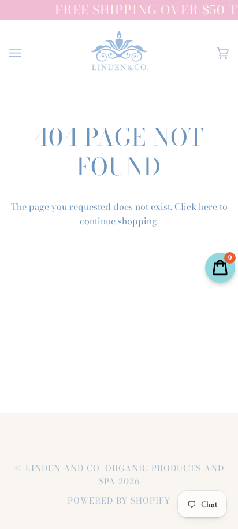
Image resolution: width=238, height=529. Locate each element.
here (208, 206)
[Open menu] (26, 53)
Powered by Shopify (119, 500)
